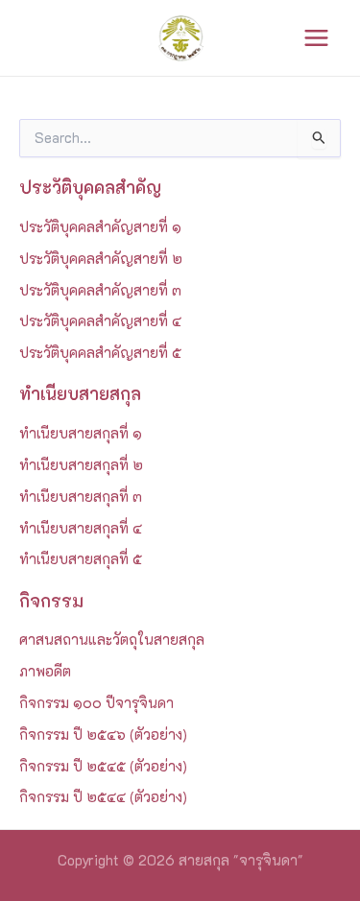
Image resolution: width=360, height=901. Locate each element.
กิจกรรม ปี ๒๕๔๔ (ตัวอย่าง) (103, 797)
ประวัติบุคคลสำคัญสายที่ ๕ (100, 353)
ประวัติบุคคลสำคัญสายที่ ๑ (100, 227)
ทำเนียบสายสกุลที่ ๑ (80, 433)
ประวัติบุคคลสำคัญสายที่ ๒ (100, 258)
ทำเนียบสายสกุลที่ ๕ (80, 559)
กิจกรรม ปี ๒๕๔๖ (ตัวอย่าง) (103, 734)
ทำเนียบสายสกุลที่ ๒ (81, 465)
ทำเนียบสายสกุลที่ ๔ (80, 528)
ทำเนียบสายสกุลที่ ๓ (80, 496)
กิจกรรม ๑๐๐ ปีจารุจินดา (96, 703)
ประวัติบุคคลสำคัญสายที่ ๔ (100, 321)
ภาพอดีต (45, 671)
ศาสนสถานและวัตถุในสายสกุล (111, 639)
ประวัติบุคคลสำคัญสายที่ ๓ (100, 290)
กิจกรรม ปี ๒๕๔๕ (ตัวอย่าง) (103, 766)
